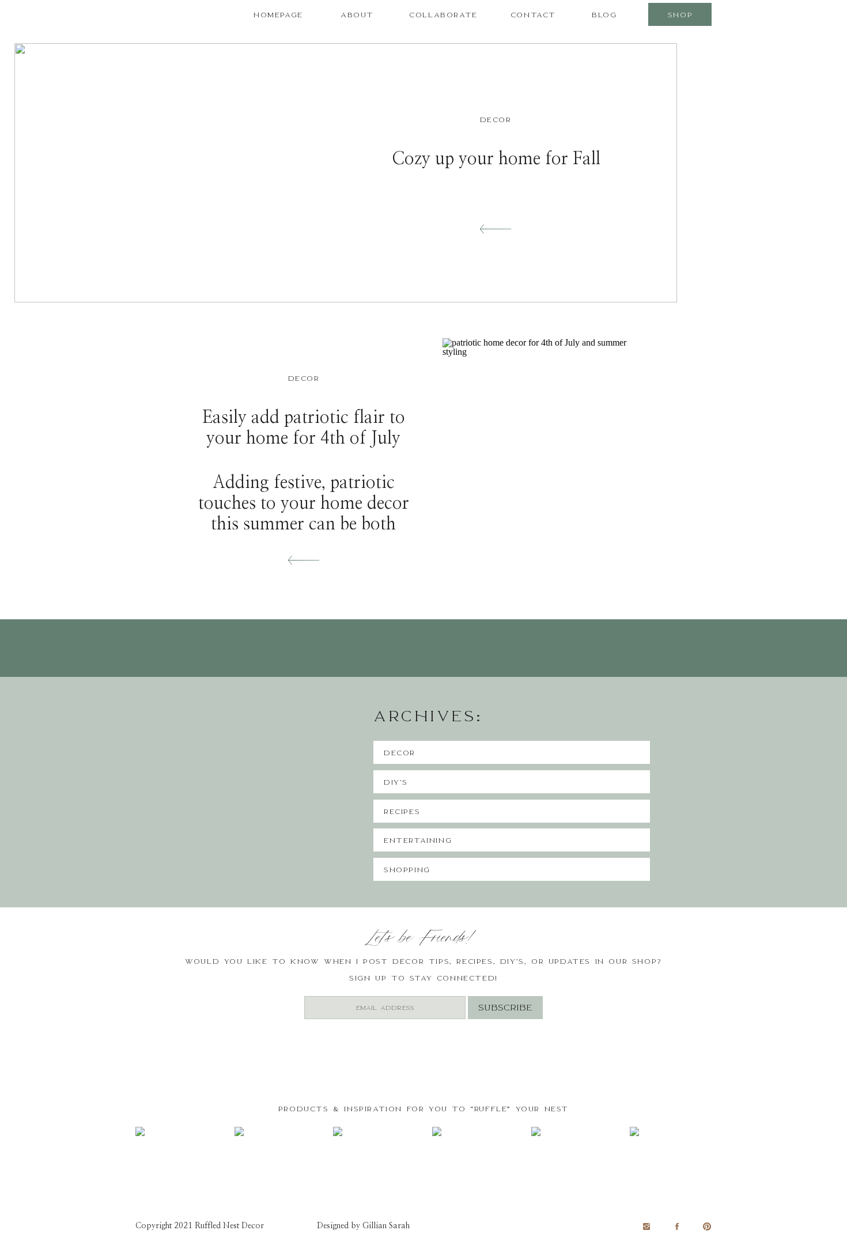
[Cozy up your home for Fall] (495, 229)
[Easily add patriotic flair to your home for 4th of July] (547, 468)
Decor (496, 119)
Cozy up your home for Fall (496, 159)
